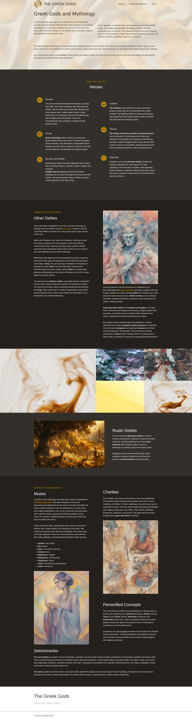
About (154, 4)
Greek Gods (67, 229)
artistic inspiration (44, 502)
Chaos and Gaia (127, 290)
